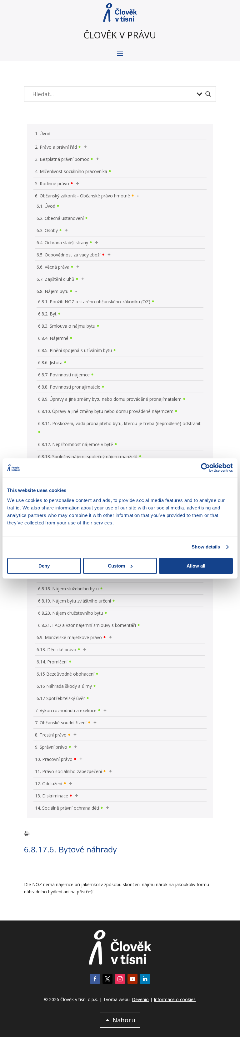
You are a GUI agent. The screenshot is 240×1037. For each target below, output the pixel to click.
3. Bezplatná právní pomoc (62, 159)
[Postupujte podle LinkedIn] (145, 979)
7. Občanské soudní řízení (61, 723)
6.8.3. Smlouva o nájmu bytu (66, 326)
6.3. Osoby (47, 230)
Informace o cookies (175, 999)
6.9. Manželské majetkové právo (69, 637)
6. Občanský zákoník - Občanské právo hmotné (82, 196)
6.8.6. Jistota (50, 362)
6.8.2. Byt (47, 314)
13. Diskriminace (51, 796)
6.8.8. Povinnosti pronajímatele (69, 387)
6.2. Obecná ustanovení (60, 218)
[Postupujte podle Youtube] (133, 979)
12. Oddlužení (48, 783)
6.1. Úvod (46, 206)
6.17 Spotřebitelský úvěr (61, 698)
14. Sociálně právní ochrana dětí (67, 808)
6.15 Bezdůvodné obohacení (65, 674)
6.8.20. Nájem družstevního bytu (70, 613)
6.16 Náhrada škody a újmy (64, 686)
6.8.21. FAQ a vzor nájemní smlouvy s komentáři (87, 625)
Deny (44, 565)
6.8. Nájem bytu (52, 291)
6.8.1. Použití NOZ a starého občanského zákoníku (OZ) (94, 302)
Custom (116, 565)
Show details (206, 546)
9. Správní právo (51, 747)
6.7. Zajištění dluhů (55, 279)
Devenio (140, 999)
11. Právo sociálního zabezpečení (68, 771)
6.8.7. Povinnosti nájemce (64, 375)
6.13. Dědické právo (56, 649)
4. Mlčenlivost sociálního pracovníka (71, 171)
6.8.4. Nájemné (53, 338)
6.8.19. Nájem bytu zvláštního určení (74, 601)
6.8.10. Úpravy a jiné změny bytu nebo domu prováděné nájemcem (105, 411)
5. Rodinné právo (52, 183)
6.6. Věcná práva (53, 267)
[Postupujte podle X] (107, 979)
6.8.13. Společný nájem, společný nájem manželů (88, 456)
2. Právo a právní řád (56, 147)
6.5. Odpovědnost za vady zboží (69, 255)
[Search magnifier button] (208, 94)
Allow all (196, 565)
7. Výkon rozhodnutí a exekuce (66, 710)
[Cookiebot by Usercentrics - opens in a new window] (205, 467)
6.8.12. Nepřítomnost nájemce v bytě (75, 444)
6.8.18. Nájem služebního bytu (68, 589)
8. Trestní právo (51, 735)
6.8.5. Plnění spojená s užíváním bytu (75, 350)
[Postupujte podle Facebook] (95, 979)
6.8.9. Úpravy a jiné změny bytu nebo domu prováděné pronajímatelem (110, 399)
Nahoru (123, 1020)
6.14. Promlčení (52, 662)
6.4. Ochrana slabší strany (62, 243)
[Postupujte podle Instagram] (120, 979)
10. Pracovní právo (53, 759)
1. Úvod (42, 133)
